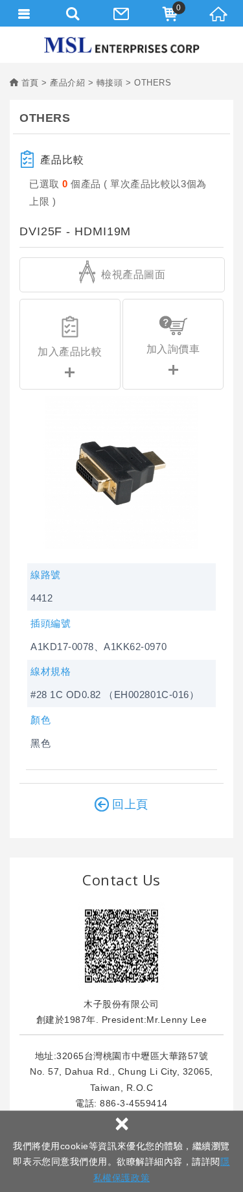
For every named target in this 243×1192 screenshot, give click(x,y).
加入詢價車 (173, 349)
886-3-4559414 (134, 1103)
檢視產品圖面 (132, 274)
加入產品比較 (70, 351)
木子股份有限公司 (122, 45)
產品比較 (62, 159)
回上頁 (130, 804)
